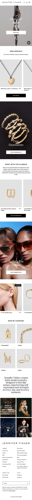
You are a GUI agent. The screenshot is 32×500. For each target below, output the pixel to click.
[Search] (24, 2)
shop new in (16, 95)
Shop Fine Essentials (16, 215)
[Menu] (29, 2)
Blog (18, 457)
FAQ (3, 455)
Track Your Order (21, 450)
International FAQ (6, 464)
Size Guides (5, 475)
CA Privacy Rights (21, 464)
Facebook (19, 475)
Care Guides (5, 477)
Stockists (4, 461)
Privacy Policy (20, 461)
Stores (3, 452)
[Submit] (27, 483)
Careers (4, 466)
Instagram (19, 477)
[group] (16, 75)
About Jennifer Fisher (7, 457)
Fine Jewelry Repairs (22, 455)
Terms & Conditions (21, 459)
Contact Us (5, 450)
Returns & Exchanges (22, 452)
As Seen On (5, 459)
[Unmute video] (29, 43)
